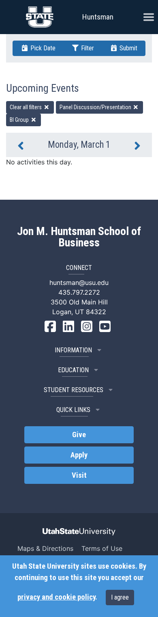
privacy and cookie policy (56, 597)
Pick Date (42, 48)
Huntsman (97, 17)
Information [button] (73, 350)
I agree (120, 597)
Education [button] (73, 370)
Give (79, 434)
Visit (79, 475)
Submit (127, 48)
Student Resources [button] (73, 389)
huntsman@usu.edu (79, 282)
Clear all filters (26, 107)
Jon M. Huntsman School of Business (79, 237)
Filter (86, 48)
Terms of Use (101, 548)
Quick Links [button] (73, 409)
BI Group (20, 119)
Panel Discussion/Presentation (96, 107)
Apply (79, 455)
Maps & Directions (45, 548)
